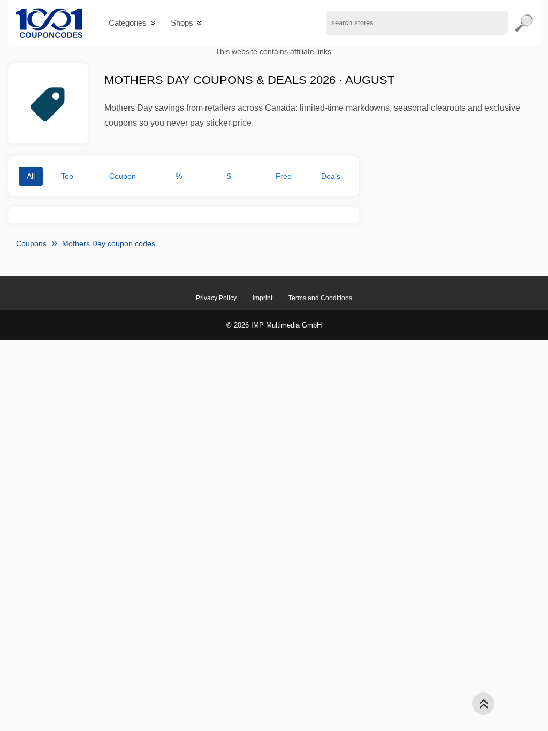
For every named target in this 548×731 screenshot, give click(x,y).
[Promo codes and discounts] (49, 22)
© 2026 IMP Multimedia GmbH (274, 325)
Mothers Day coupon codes (108, 243)
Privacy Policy (216, 298)
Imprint (262, 298)
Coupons (31, 243)
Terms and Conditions (320, 298)
